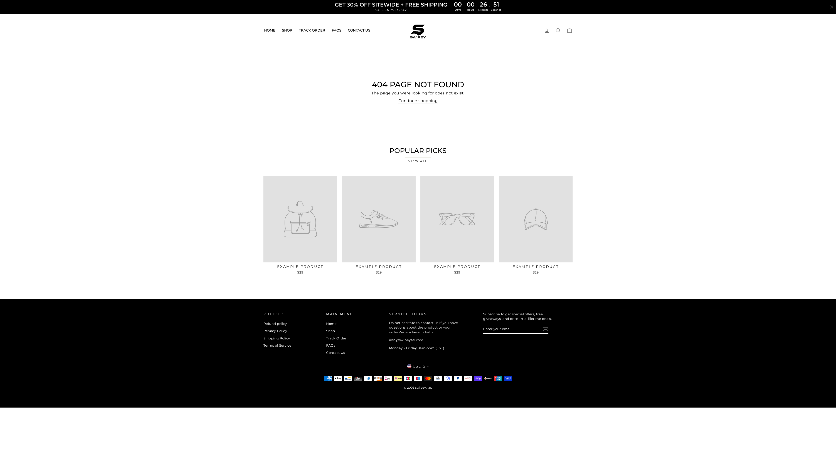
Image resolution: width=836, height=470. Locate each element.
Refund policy (275, 324)
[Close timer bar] (831, 7)
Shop (287, 30)
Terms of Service (277, 345)
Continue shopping (418, 100)
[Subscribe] (545, 329)
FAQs (336, 30)
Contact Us (359, 30)
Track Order (312, 30)
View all (418, 161)
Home (269, 30)
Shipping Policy (276, 338)
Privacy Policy (275, 331)
